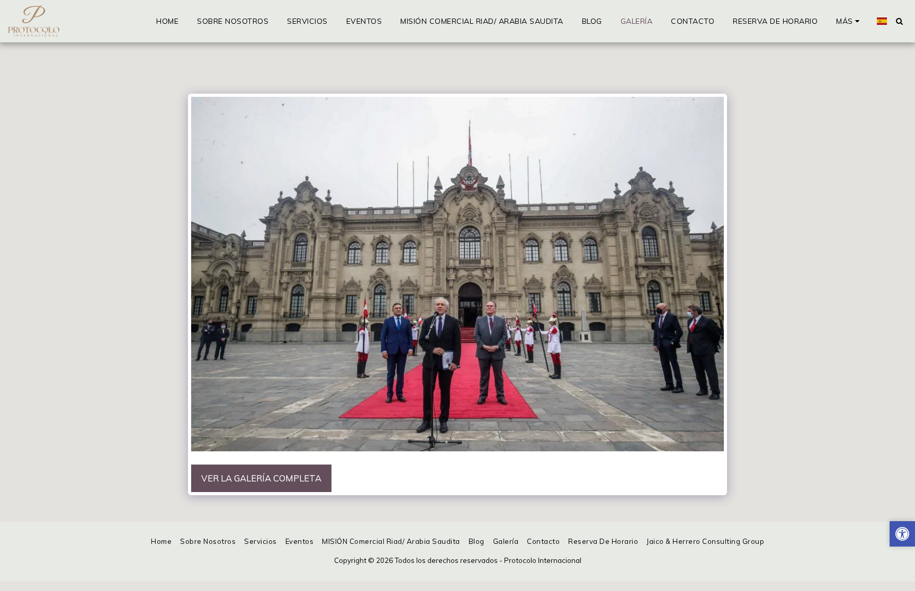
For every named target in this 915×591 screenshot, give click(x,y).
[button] (899, 21)
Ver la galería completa (261, 478)
